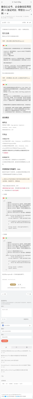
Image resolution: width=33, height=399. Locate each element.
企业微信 (11, 383)
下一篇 (29, 294)
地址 (2, 334)
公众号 (21, 383)
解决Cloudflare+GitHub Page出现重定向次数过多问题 (14, 370)
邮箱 (2, 328)
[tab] (6, 347)
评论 (2, 306)
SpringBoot (16, 383)
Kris (3, 16)
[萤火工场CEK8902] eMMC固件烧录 (9, 360)
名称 (2, 323)
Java (7, 383)
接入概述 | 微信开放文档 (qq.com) (15, 41)
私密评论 (26, 319)
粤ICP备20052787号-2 (17, 394)
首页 (5, 22)
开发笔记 (11, 18)
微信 (3, 383)
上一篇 (4, 294)
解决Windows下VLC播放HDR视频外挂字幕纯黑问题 (14, 355)
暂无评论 (27, 16)
